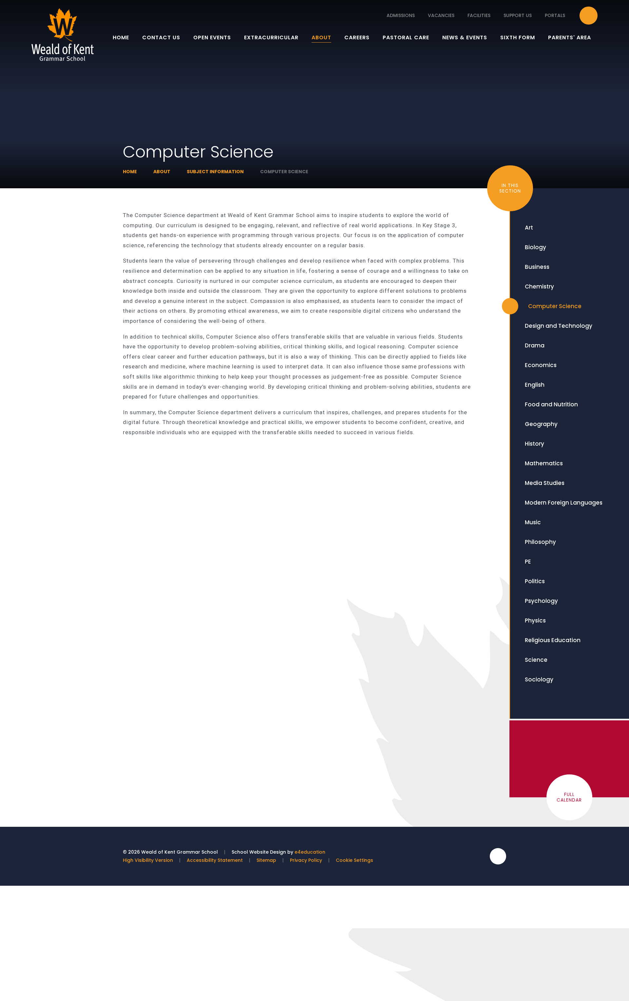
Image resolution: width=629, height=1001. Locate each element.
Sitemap (266, 860)
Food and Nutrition (551, 404)
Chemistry (539, 286)
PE (528, 561)
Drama (534, 345)
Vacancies (441, 15)
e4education (310, 852)
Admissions (401, 15)
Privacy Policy (306, 860)
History (534, 444)
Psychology (541, 601)
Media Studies (544, 483)
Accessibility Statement (215, 860)
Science (536, 660)
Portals (555, 15)
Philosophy (540, 542)
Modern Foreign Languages (563, 503)
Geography (541, 424)
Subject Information (215, 171)
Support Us (518, 15)
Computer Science (284, 171)
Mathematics (544, 463)
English (534, 385)
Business (537, 267)
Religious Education (553, 640)
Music (533, 522)
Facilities (478, 15)
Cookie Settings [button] (354, 860)
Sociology (539, 679)
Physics (535, 620)
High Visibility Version (148, 860)
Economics (541, 365)
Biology (535, 247)
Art (529, 228)
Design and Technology (558, 326)
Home (130, 171)
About (161, 171)
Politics (535, 581)
